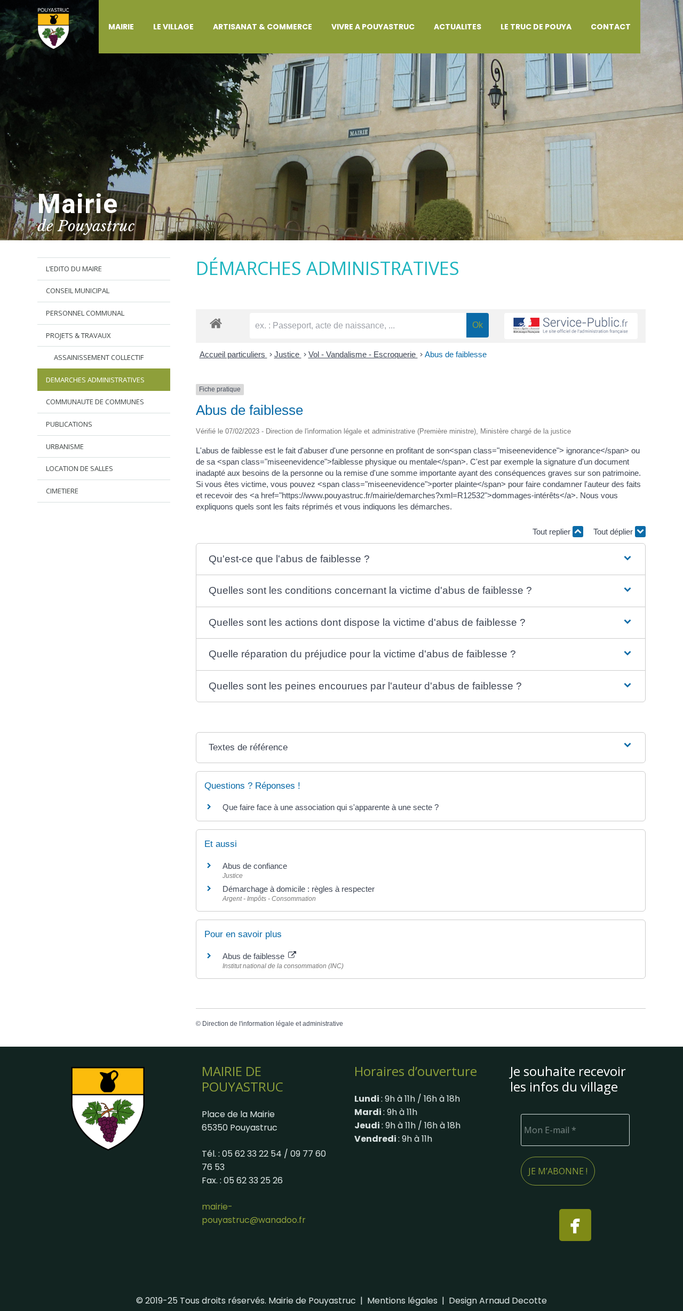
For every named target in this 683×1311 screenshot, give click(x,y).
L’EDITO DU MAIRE (74, 268)
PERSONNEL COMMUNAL (85, 313)
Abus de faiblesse (456, 354)
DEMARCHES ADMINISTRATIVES (95, 379)
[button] (140, 26)
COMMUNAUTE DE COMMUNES (95, 401)
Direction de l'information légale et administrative (272, 1023)
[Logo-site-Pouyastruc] (60, 27)
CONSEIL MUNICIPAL (77, 290)
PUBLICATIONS (69, 424)
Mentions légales (402, 1300)
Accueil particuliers (233, 354)
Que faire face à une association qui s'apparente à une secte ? (331, 807)
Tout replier (553, 531)
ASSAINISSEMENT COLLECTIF (99, 357)
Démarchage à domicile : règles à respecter (299, 888)
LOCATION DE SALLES (79, 468)
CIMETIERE (62, 491)
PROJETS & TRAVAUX (78, 335)
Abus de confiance (255, 865)
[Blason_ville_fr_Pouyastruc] (107, 1108)
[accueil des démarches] (216, 323)
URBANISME (65, 446)
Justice (287, 354)
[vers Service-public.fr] (571, 326)
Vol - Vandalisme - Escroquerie (363, 354)
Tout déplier (614, 531)
